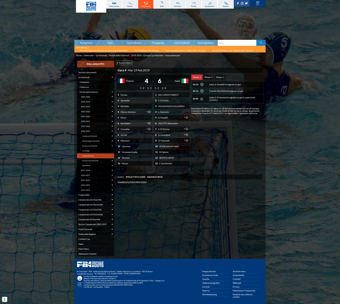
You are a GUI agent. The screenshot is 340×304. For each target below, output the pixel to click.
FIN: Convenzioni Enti (57, 20)
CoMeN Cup (84, 239)
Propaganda (158, 43)
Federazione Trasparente (244, 290)
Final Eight (86, 151)
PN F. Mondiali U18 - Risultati (147, 50)
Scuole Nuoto (134, 43)
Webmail (237, 283)
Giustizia (57, 32)
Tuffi (162, 6)
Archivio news (239, 271)
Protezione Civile (210, 275)
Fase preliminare (88, 156)
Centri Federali (182, 43)
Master (226, 6)
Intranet (206, 286)
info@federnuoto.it (85, 274)
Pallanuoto (145, 6)
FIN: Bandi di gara (57, 17)
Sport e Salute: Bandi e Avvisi (58, 23)
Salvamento (209, 6)
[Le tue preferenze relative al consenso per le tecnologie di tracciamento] (4, 299)
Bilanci (57, 14)
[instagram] (243, 3)
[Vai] (261, 43)
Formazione (86, 43)
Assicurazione (57, 37)
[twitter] (247, 3)
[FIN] (91, 6)
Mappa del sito (209, 271)
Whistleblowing (209, 294)
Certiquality (98, 287)
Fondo (193, 6)
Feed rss (206, 290)
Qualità (205, 279)
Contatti (237, 279)
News (81, 244)
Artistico (177, 6)
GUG (110, 43)
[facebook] (238, 3)
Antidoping (57, 29)
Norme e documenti (87, 72)
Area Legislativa (206, 43)
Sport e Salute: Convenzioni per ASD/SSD (57, 26)
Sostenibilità (238, 275)
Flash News (83, 249)
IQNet (106, 287)
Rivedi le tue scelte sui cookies (243, 295)
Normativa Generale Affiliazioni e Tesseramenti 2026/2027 (104, 50)
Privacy (236, 286)
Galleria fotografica (211, 283)
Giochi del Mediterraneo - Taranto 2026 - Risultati (232, 50)
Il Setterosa (84, 87)
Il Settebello (84, 82)
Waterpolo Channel (87, 253)
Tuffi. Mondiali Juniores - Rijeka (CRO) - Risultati (185, 50)
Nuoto (130, 6)
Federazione (114, 6)
